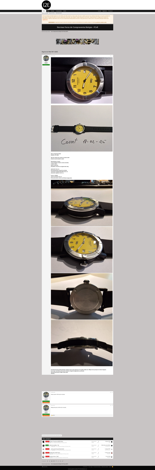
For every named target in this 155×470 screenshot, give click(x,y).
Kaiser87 (46, 457)
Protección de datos (97, 466)
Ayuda (110, 466)
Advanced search (59, 13)
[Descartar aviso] (112, 16)
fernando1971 (47, 446)
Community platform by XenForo (77, 468)
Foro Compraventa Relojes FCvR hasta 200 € (59, 442)
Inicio (44, 11)
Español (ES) (45, 466)
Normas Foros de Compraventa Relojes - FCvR (77, 27)
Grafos (64, 11)
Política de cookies (104, 466)
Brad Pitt (46, 453)
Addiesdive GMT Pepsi (55, 452)
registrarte (45, 19)
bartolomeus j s (48, 450)
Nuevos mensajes (45, 13)
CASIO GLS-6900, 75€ (54, 445)
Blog (48, 11)
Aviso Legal (90, 466)
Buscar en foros (52, 13)
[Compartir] (110, 56)
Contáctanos (85, 466)
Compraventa (59, 11)
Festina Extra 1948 (54, 456)
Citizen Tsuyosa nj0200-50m (56, 441)
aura (46, 442)
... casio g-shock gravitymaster (57, 449)
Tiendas (52, 11)
